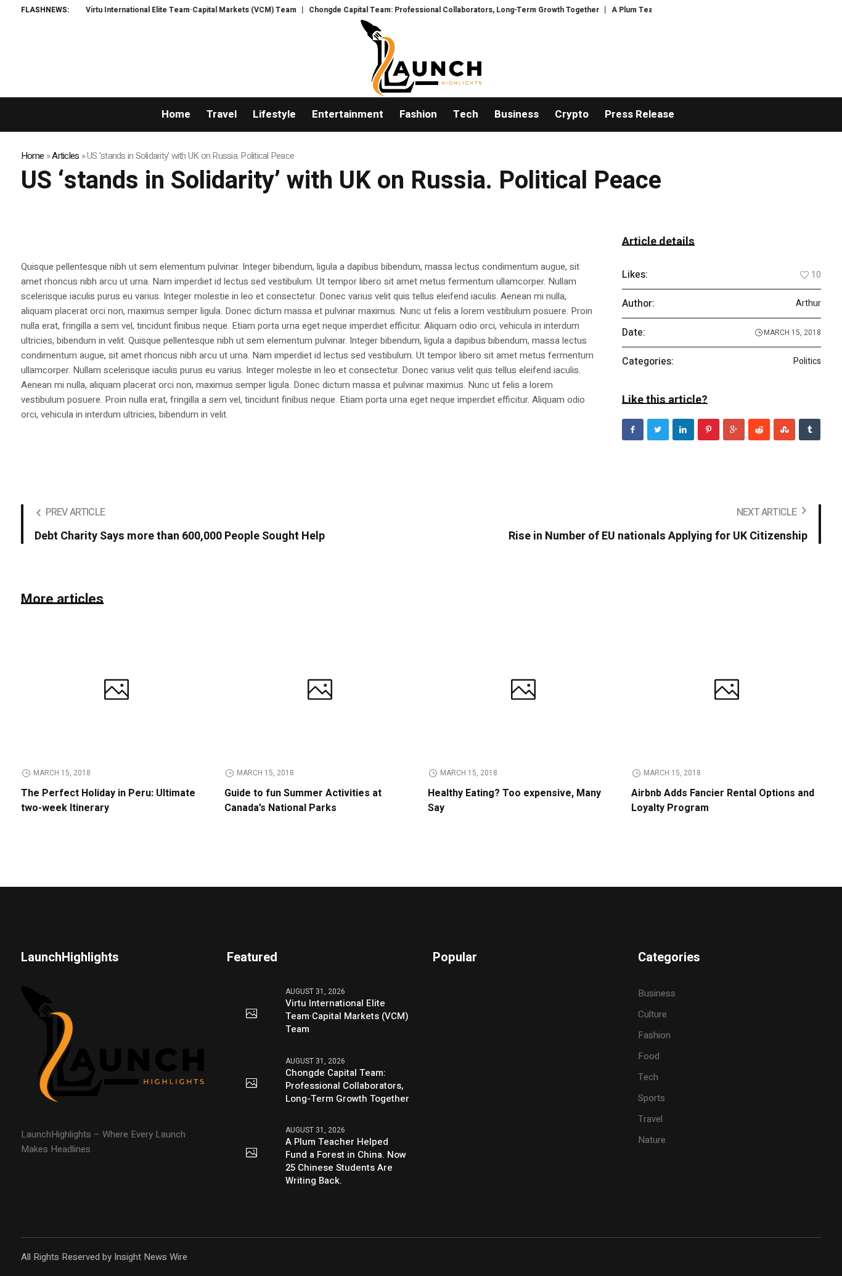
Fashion (654, 1035)
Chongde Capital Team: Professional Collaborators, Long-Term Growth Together (430, 9)
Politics (807, 361)
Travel (650, 1119)
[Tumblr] (809, 429)
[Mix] (784, 429)
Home (32, 156)
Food (649, 1056)
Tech (648, 1077)
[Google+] (734, 429)
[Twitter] (658, 429)
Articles (65, 156)
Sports (651, 1098)
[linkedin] (683, 429)
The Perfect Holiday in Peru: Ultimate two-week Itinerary (108, 800)
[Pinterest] (708, 429)
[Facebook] (633, 429)
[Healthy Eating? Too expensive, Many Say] (523, 691)
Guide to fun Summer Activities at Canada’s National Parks (303, 800)
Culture (652, 1014)
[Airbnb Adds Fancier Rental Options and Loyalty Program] (726, 691)
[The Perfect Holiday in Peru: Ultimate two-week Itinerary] (116, 691)
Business (657, 993)
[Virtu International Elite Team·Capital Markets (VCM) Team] (251, 1014)
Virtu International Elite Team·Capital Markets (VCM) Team (167, 9)
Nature (652, 1140)
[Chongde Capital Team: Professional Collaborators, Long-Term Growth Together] (251, 1084)
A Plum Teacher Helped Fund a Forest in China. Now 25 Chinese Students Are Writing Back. (345, 1161)
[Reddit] (759, 429)
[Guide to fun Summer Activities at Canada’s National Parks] (319, 691)
